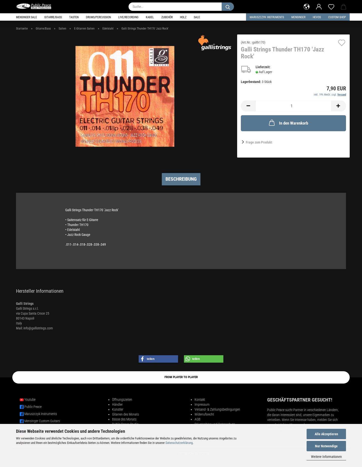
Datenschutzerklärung (179, 443)
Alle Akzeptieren (326, 434)
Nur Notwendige (326, 446)
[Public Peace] (35, 6)
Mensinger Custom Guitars (42, 421)
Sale (197, 17)
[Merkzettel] (331, 6)
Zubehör (167, 17)
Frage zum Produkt (259, 142)
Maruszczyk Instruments (267, 17)
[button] (306, 6)
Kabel (150, 17)
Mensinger (298, 17)
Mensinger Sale (26, 17)
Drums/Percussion (98, 17)
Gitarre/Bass (53, 17)
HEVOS (317, 17)
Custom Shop (337, 17)
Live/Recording (128, 17)
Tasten (74, 17)
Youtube (29, 400)
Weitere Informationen (326, 457)
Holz (183, 17)
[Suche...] (228, 6)
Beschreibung (181, 179)
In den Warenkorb (293, 123)
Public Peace (33, 407)
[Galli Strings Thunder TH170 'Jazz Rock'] (124, 96)
